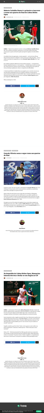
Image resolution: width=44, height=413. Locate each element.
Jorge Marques (22, 228)
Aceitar (39, 411)
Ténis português (15, 150)
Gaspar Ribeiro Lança (22, 101)
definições (21, 411)
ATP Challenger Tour (7, 150)
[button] (4, 1)
